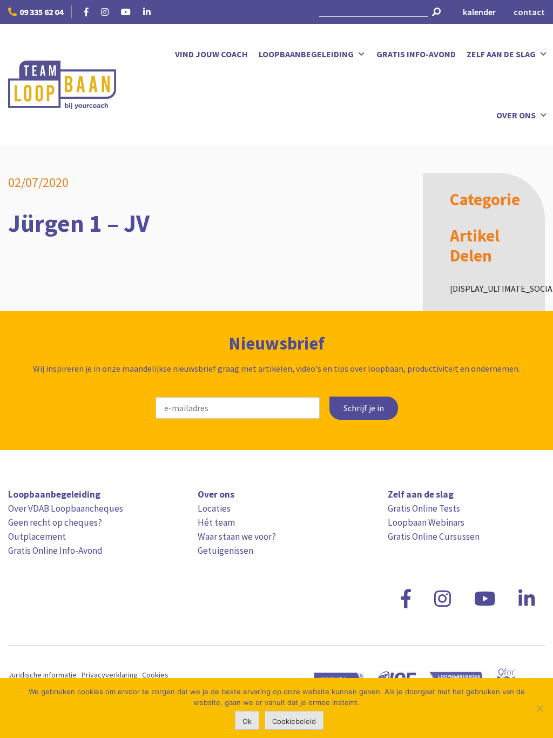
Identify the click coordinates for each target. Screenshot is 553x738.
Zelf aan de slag (501, 54)
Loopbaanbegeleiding (306, 54)
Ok (247, 721)
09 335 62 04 (41, 11)
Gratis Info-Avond (416, 54)
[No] (539, 708)
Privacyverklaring (109, 675)
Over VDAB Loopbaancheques (65, 508)
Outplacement (37, 536)
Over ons (516, 115)
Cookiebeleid (294, 721)
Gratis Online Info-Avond (55, 550)
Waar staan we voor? (237, 536)
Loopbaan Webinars (426, 522)
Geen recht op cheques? (55, 522)
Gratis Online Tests (424, 508)
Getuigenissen (225, 550)
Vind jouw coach (211, 54)
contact (529, 11)
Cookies (155, 675)
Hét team (216, 522)
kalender (479, 11)
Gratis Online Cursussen (434, 536)
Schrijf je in (363, 408)
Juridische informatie (42, 675)
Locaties (214, 508)
